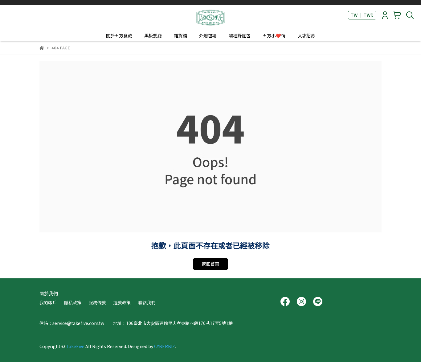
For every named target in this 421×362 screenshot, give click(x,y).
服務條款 (97, 302)
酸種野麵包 (239, 35)
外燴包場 (207, 35)
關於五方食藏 (119, 35)
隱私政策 (72, 302)
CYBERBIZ (164, 346)
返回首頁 (210, 264)
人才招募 (306, 35)
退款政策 (122, 302)
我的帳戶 (48, 302)
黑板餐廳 (152, 35)
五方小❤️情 (274, 35)
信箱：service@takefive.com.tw (71, 323)
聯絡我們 (146, 302)
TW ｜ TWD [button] (362, 15)
